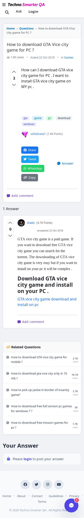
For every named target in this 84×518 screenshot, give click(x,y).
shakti (31, 223)
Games (69, 57)
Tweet (32, 159)
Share (32, 150)
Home (11, 28)
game (38, 118)
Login (33, 11)
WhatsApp (35, 168)
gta (25, 118)
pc (49, 118)
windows (29, 124)
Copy (32, 177)
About (21, 496)
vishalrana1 (38, 134)
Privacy (74, 496)
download (64, 118)
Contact (37, 496)
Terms (42, 501)
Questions (26, 28)
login (28, 459)
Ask (19, 11)
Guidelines (56, 496)
